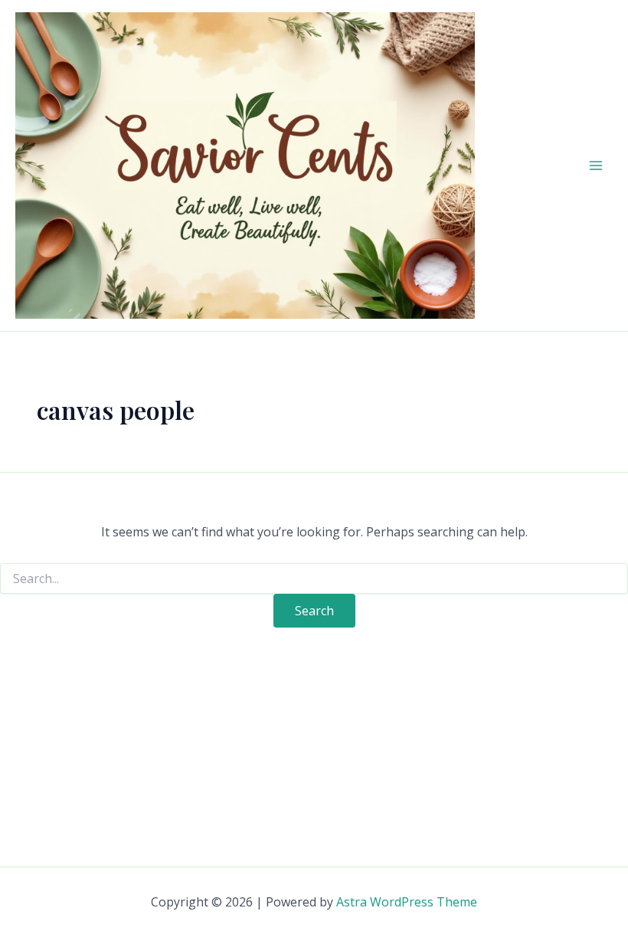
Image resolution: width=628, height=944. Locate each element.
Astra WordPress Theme (406, 901)
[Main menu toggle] (596, 165)
